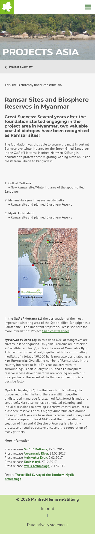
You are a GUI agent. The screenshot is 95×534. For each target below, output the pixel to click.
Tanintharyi (32, 462)
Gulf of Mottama (35, 449)
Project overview (20, 67)
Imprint (47, 508)
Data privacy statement (47, 524)
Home (7, 7)
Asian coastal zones (55, 331)
